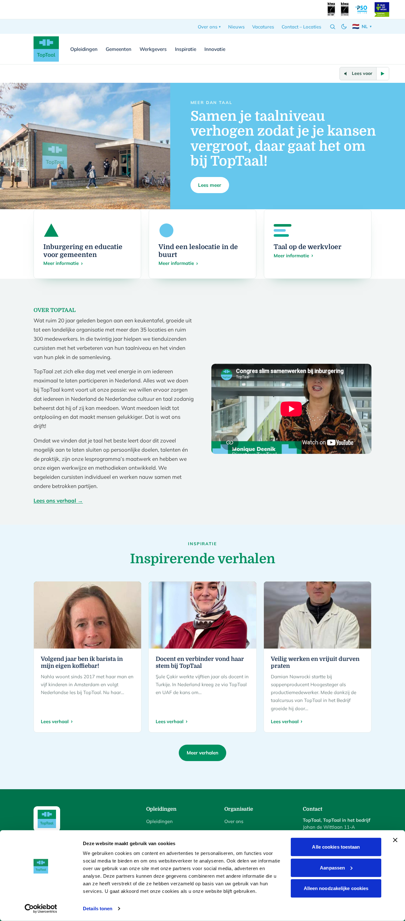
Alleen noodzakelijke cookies (336, 888)
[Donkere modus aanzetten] (344, 26)
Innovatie (214, 49)
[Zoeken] (332, 26)
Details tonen (97, 908)
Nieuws (236, 27)
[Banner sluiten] (395, 840)
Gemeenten (118, 49)
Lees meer (209, 185)
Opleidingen (83, 49)
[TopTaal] (46, 49)
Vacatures (263, 27)
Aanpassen (332, 867)
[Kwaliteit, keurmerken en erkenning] (331, 9)
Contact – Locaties (301, 27)
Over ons (207, 27)
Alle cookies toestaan (336, 847)
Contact (355, 49)
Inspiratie (185, 49)
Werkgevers (153, 49)
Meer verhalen (202, 753)
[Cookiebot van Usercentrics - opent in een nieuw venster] (41, 908)
